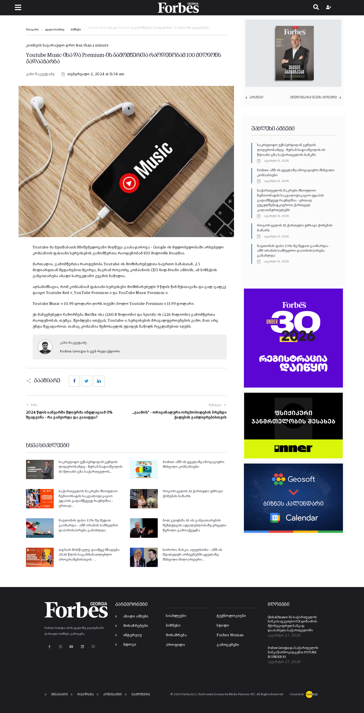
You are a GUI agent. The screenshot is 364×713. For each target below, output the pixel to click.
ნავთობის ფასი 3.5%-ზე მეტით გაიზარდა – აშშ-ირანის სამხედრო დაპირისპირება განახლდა (88, 525)
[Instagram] (60, 647)
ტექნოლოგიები (231, 616)
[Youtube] (71, 647)
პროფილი (175, 645)
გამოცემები (228, 645)
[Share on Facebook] (74, 381)
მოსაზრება (176, 635)
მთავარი (32, 29)
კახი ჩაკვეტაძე (40, 74)
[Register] (329, 7)
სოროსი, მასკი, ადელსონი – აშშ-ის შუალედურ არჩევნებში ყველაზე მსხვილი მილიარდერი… (192, 554)
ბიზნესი (76, 29)
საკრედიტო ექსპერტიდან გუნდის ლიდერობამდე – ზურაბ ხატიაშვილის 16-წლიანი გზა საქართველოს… (91, 466)
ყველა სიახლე (54, 29)
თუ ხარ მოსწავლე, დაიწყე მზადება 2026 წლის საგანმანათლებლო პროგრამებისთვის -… (89, 554)
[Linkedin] (82, 647)
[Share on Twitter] (86, 381)
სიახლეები (176, 616)
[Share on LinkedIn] (99, 381)
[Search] (316, 7)
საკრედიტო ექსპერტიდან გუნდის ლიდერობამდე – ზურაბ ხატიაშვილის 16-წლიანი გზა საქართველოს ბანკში (291, 149)
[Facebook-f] (49, 647)
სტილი (223, 625)
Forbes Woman (230, 635)
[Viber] (93, 647)
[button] (18, 7)
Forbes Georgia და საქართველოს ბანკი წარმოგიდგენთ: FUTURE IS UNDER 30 (293, 652)
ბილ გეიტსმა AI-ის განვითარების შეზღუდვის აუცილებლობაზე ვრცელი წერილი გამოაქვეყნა (194, 525)
